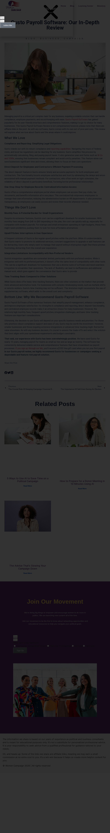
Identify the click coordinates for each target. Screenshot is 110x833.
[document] (55, 416)
